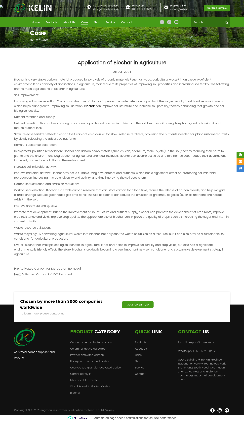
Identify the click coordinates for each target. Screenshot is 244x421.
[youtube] (176, 22)
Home (36, 22)
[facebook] (162, 22)
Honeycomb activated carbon (90, 361)
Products (51, 22)
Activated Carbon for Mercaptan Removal (50, 268)
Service (110, 22)
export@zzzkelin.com (182, 9)
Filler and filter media (84, 380)
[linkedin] (169, 22)
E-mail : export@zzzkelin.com (197, 342)
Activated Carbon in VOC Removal (46, 274)
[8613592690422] (240, 155)
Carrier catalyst (80, 374)
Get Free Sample (217, 8)
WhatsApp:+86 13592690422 (196, 351)
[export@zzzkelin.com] (240, 161)
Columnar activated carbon (88, 349)
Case (84, 22)
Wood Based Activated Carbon (90, 386)
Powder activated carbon (87, 355)
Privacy (109, 410)
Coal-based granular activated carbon (96, 367)
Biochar (89, 106)
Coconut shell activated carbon (91, 342)
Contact (126, 22)
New (97, 22)
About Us (69, 22)
